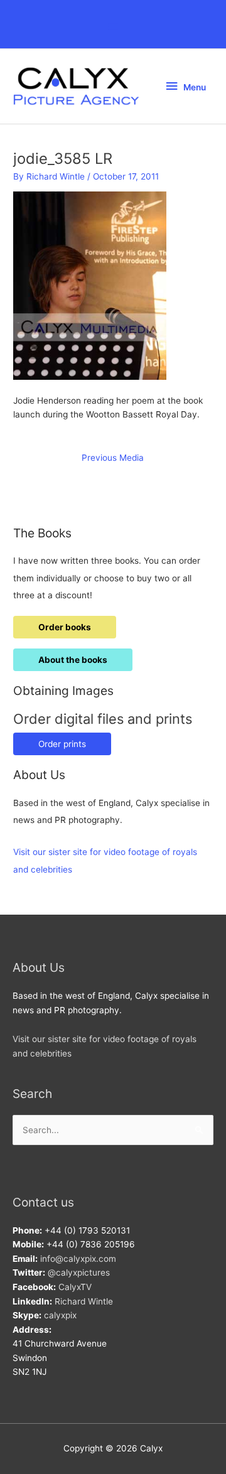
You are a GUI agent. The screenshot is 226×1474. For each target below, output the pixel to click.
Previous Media (113, 458)
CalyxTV (75, 1287)
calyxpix (60, 1315)
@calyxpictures (79, 1272)
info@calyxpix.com (78, 1259)
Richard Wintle (84, 1301)
